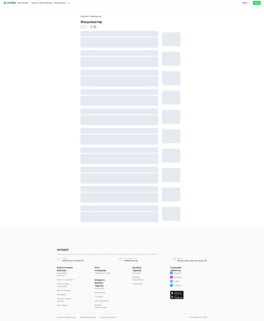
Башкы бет (84, 16)
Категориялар (23, 3)
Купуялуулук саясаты (108, 317)
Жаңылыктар (96, 16)
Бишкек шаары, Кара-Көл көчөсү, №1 (192, 261)
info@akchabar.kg (131, 261)
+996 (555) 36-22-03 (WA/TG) (72, 261)
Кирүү (256, 3)
